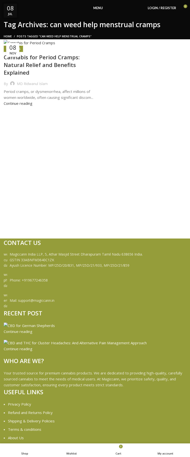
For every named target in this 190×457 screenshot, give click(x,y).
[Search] (141, 8)
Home (8, 36)
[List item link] (95, 280)
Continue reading (18, 103)
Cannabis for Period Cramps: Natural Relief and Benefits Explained (42, 64)
